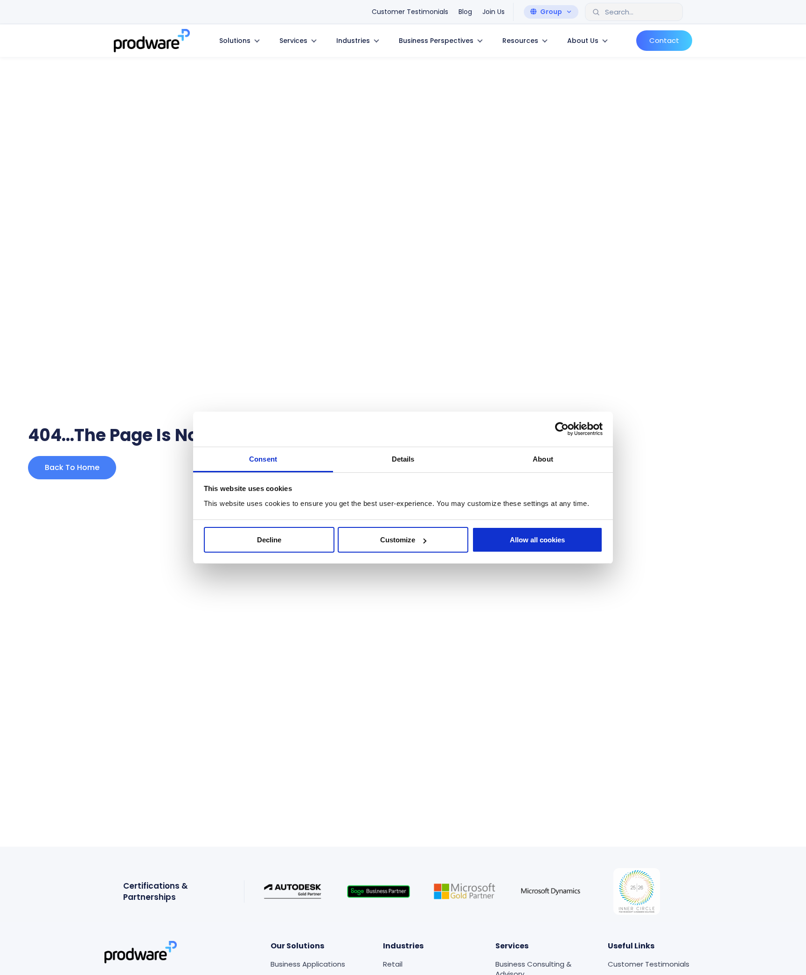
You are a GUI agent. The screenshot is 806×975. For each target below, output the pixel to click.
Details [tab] (403, 459)
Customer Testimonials (648, 964)
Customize (397, 540)
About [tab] (543, 459)
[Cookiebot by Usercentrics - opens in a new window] (562, 429)
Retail (393, 964)
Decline (269, 540)
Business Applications (308, 964)
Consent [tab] (263, 459)
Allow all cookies (537, 540)
